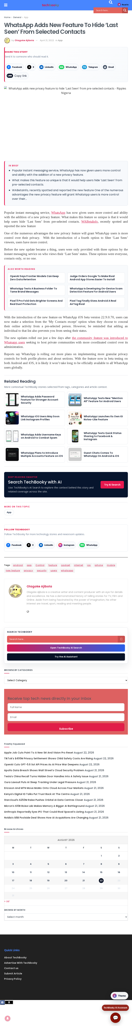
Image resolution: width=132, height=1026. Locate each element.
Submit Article (13, 973)
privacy (28, 570)
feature (52, 565)
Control (40, 565)
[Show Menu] (5, 5)
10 (13, 872)
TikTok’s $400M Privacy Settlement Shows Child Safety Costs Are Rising (48, 758)
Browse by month (14, 909)
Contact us (11, 968)
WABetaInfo (89, 221)
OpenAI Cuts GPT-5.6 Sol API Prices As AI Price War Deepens (41, 764)
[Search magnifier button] (125, 10)
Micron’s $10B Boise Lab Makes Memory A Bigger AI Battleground (44, 806)
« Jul (6, 901)
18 (31, 880)
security (42, 570)
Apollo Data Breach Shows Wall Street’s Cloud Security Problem (44, 770)
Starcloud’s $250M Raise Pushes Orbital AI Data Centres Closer (43, 800)
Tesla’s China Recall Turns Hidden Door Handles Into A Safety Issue (46, 776)
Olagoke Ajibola (24, 40)
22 (101, 880)
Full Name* (66, 707)
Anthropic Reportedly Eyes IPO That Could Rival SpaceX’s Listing (44, 812)
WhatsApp (58, 212)
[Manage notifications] (7, 1018)
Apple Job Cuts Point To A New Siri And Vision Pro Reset (38, 752)
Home (7, 17)
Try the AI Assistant (66, 656)
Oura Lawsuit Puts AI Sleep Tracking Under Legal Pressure (40, 782)
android (18, 565)
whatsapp (67, 570)
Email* (66, 717)
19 (48, 880)
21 (83, 880)
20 (65, 880)
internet (78, 565)
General (17, 17)
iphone (99, 565)
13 (66, 872)
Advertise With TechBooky (20, 963)
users (54, 570)
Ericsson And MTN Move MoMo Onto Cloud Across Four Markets (44, 788)
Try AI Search (112, 484)
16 (119, 872)
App (26, 17)
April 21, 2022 (47, 40)
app (29, 565)
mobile (111, 565)
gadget (65, 565)
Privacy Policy (12, 979)
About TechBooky (15, 957)
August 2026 (66, 840)
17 (13, 880)
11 (31, 872)
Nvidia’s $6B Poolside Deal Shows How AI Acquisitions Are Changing (46, 817)
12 (48, 872)
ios (89, 565)
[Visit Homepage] (50, 5)
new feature (13, 570)
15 (101, 872)
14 (83, 872)
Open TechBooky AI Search (66, 647)
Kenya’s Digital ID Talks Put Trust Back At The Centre (37, 794)
